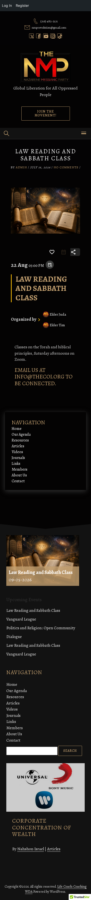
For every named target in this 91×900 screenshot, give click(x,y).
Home (17, 428)
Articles (18, 446)
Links (16, 463)
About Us (19, 475)
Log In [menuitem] (7, 5)
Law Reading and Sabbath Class (33, 610)
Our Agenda (21, 434)
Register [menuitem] (22, 5)
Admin (21, 167)
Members (19, 469)
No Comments (66, 167)
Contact (18, 481)
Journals (18, 457)
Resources (20, 440)
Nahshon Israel (30, 849)
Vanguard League (21, 619)
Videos (17, 452)
